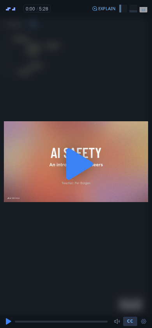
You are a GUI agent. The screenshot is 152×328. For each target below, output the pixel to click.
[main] (76, 164)
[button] (104, 8)
